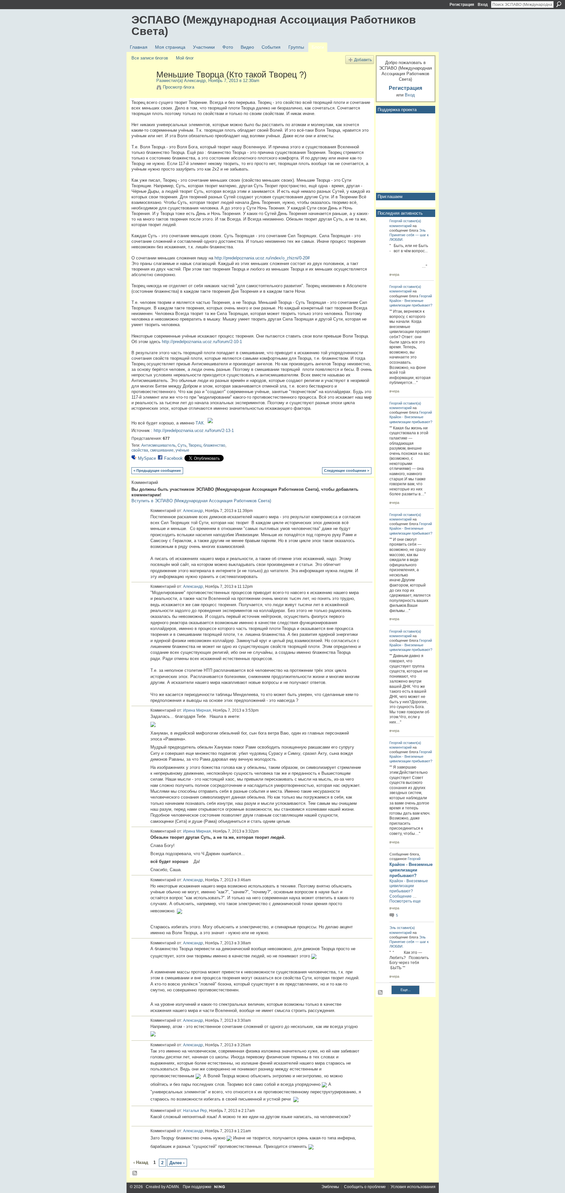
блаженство (214, 445)
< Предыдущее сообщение (157, 470)
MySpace (147, 458)
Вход (483, 4)
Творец (194, 445)
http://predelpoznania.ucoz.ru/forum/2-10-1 (202, 341)
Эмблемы (330, 1187)
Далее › (176, 1162)
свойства (139, 450)
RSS (135, 1173)
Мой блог (185, 58)
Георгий (395, 221)
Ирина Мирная (197, 710)
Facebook (173, 458)
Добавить (363, 60)
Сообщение (400, 896)
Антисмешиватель (158, 445)
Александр (195, 80)
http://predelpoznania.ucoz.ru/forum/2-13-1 (194, 430)
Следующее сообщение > (346, 470)
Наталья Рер (195, 1110)
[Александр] (141, 88)
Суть (182, 445)
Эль (422, 230)
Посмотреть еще (405, 901)
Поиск (558, 4)
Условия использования (413, 1187)
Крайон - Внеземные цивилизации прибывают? (411, 870)
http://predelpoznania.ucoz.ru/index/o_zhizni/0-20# (262, 258)
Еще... (406, 990)
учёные (182, 450)
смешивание (162, 450)
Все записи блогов (149, 58)
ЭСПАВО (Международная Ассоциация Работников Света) (273, 25)
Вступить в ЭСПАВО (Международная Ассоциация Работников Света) (201, 500)
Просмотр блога (178, 87)
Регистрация (462, 4)
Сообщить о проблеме (365, 1187)
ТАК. (200, 423)
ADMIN (172, 1187)
